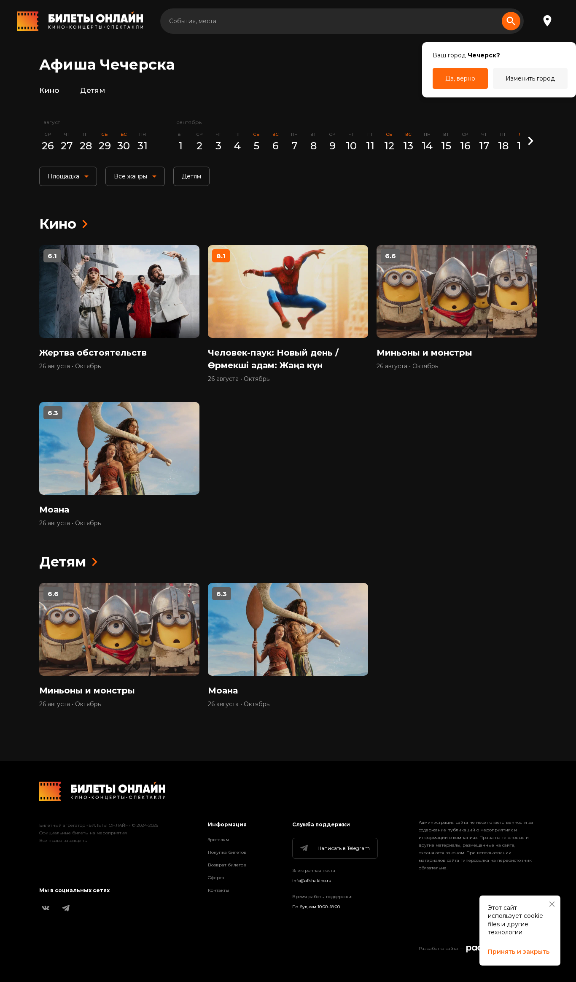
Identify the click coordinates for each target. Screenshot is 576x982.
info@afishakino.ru (311, 880)
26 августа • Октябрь (70, 366)
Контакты (218, 890)
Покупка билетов (227, 852)
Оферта (216, 877)
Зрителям (218, 839)
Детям (92, 90)
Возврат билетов (227, 865)
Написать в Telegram (344, 848)
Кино (49, 90)
